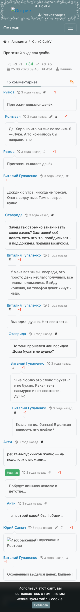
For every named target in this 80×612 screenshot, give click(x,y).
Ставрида (13, 215)
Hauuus (66, 69)
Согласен (41, 605)
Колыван (12, 116)
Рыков (8, 92)
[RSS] (72, 82)
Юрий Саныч (14, 527)
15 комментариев (22, 82)
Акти (7, 442)
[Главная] (4, 41)
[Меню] (70, 27)
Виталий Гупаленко (20, 176)
